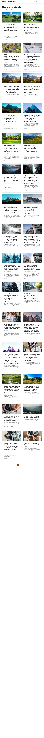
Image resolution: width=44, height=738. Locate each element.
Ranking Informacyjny (9, 1)
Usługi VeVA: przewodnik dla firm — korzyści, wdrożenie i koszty (31, 445)
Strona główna (39, 1)
